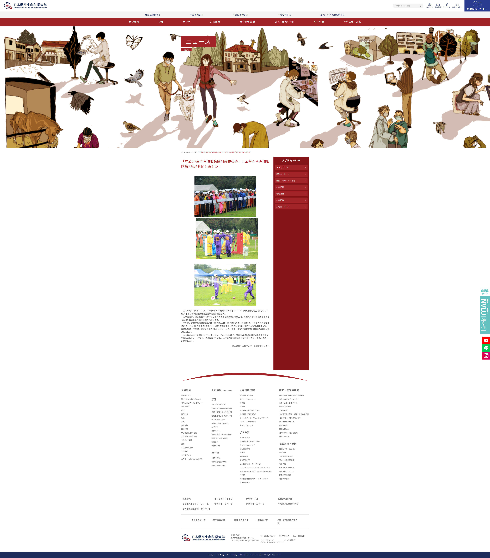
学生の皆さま (196, 15)
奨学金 (242, 453)
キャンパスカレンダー (248, 445)
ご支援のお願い (187, 448)
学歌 (183, 422)
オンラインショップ (223, 499)
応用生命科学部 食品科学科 (222, 416)
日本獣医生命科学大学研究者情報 (291, 395)
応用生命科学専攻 (218, 466)
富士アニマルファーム (248, 399)
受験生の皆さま (153, 15)
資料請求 (438, 7)
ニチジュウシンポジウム (288, 403)
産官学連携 (283, 425)
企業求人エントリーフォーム (195, 504)
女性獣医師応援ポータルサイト (196, 509)
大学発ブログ (186, 455)
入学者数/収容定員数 (189, 436)
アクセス (447, 7)
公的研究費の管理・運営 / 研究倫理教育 (294, 414)
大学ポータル (252, 499)
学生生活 (319, 21)
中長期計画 (185, 407)
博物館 (242, 403)
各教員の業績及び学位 (220, 423)
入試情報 (215, 21)
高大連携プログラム (286, 471)
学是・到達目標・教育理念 (191, 399)
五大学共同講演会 (285, 456)
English (429, 7)
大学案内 (134, 21)
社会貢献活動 (284, 479)
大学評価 (184, 451)
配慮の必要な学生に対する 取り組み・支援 (256, 471)
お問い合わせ (457, 7)
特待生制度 (244, 456)
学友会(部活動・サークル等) (250, 464)
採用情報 (186, 499)
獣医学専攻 (216, 458)
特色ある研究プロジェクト (289, 399)
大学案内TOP (283, 168)
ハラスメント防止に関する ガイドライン (255, 467)
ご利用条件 (291, 540)
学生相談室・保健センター (250, 441)
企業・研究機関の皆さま (332, 15)
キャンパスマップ (246, 425)
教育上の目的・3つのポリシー (192, 403)
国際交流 (184, 425)
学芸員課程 (216, 446)
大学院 (187, 21)
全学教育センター (218, 420)
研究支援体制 (284, 429)
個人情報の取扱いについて (273, 542)
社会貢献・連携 (352, 21)
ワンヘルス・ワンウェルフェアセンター (255, 418)
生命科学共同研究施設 (248, 414)
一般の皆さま (284, 15)
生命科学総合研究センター (250, 410)
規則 (183, 444)
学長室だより (186, 395)
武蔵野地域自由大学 (286, 467)
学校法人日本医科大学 (288, 504)
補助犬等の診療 (285, 475)
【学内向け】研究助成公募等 (290, 418)
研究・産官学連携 (285, 21)
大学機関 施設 (247, 21)
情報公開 (184, 429)
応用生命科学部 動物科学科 (222, 412)
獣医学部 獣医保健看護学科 (222, 408)
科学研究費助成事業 (286, 422)
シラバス (215, 427)
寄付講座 (282, 453)
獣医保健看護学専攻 (219, 462)
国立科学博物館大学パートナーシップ (254, 479)
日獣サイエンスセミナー (288, 449)
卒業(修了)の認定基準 (220, 438)
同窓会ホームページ (255, 504)
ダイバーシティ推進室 (248, 422)
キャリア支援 (245, 438)
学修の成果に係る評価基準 (221, 434)
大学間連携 (283, 410)
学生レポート (245, 482)
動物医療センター (246, 395)
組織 (183, 418)
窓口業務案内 (245, 449)
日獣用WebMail (285, 499)
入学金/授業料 (186, 440)
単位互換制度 (245, 460)
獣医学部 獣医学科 (218, 405)
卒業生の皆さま (240, 15)
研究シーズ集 (284, 436)
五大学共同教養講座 (286, 460)
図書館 (242, 407)
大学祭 (242, 475)
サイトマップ (268, 540)
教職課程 (215, 442)
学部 (160, 21)
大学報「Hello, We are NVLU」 (192, 459)
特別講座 (282, 464)
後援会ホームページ (223, 504)
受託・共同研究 (285, 407)
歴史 (183, 410)
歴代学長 (184, 414)
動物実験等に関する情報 (288, 433)
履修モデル (216, 431)
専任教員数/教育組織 (189, 433)
